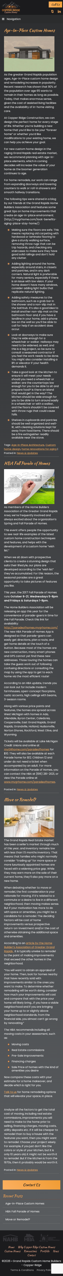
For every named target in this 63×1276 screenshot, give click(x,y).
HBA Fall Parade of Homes (27, 463)
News (56, 1251)
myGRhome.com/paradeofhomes (26, 749)
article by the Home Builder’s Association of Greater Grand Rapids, (29, 947)
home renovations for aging (39, 449)
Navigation (14, 19)
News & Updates (27, 453)
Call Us (55, 5)
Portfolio (44, 1251)
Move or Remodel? (20, 799)
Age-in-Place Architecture (27, 445)
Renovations (30, 1251)
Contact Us (31, 1185)
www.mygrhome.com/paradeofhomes (29, 782)
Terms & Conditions (22, 1270)
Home (11, 1247)
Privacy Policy (45, 1270)
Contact (31, 1255)
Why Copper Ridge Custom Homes (36, 1247)
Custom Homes (12, 1251)
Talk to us (10, 1092)
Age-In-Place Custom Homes (29, 30)
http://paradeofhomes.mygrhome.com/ (31, 628)
